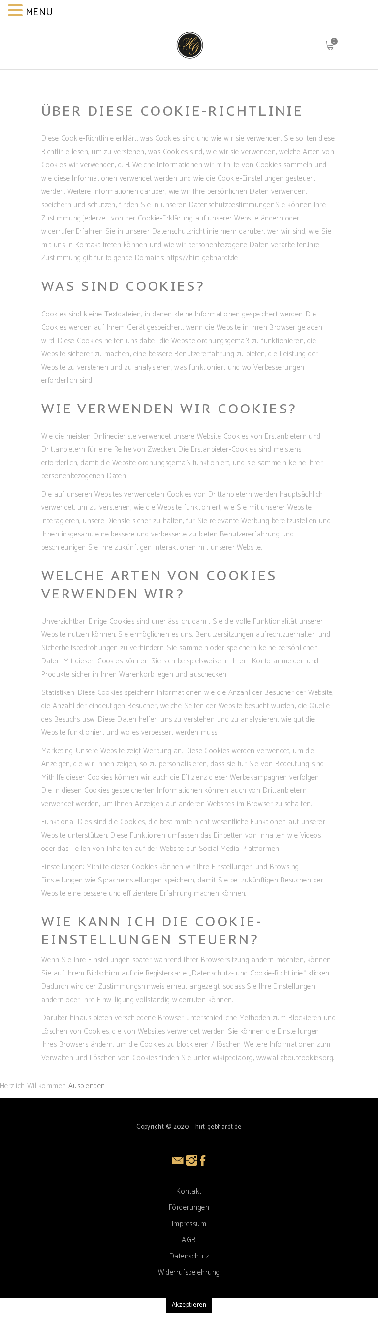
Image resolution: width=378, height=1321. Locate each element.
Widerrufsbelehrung (189, 1272)
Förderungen (189, 1207)
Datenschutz (189, 1256)
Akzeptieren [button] (189, 1305)
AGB (189, 1240)
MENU (39, 12)
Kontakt (188, 1191)
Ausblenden (86, 1086)
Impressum (189, 1224)
